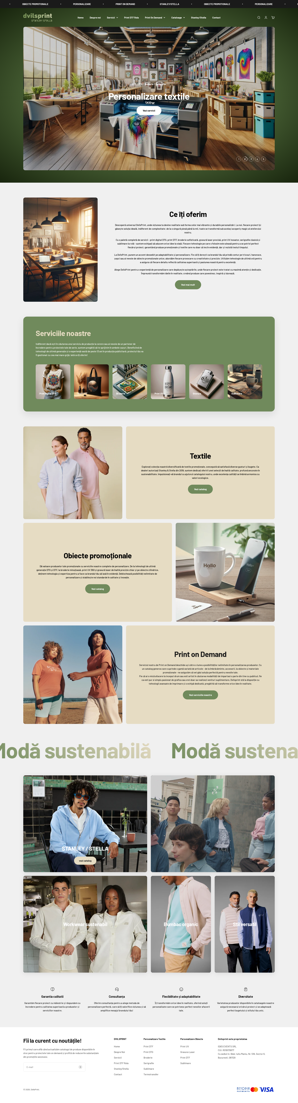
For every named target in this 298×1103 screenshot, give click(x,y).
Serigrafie (149, 1063)
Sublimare (149, 1068)
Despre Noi (119, 1052)
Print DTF (148, 1046)
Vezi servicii (149, 110)
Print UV (184, 1046)
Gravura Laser (187, 1052)
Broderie (148, 1057)
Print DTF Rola (131, 17)
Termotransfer (151, 1074)
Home (81, 17)
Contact (216, 17)
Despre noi (95, 17)
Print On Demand (153, 17)
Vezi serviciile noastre (200, 695)
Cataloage (176, 17)
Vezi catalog (200, 489)
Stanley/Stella (198, 17)
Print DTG (148, 1052)
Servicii (111, 17)
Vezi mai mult (188, 284)
